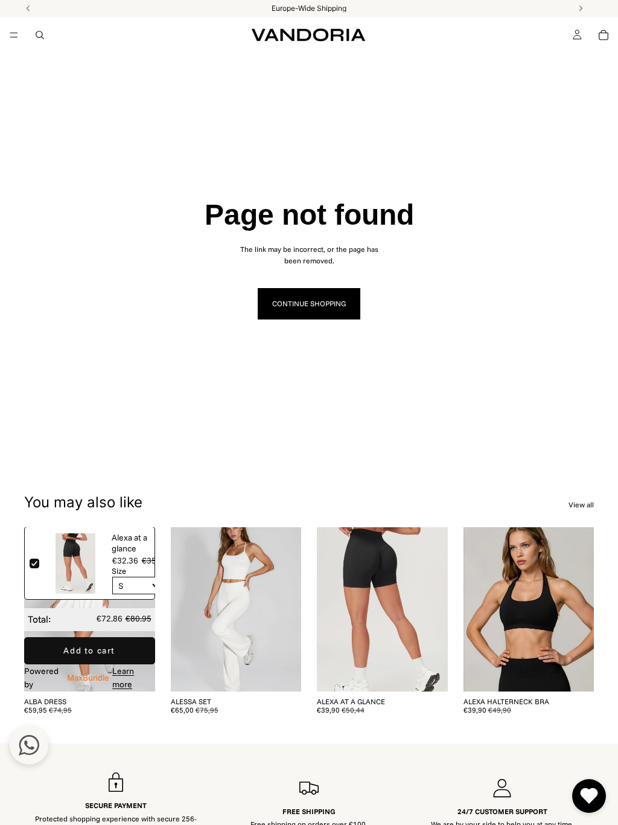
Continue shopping (309, 303)
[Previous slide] (37, 609)
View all (581, 504)
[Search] (40, 35)
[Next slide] (142, 609)
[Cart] (603, 35)
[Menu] (14, 35)
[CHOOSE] (136, 673)
